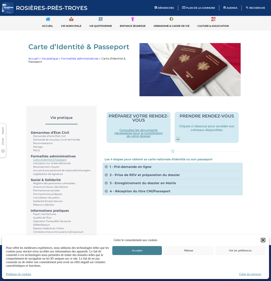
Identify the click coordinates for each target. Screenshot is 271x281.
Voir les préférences (240, 250)
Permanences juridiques (47, 193)
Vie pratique (49, 58)
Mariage (38, 146)
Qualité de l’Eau (42, 217)
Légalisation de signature (48, 173)
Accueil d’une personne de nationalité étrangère (61, 170)
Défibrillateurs (41, 224)
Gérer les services (250, 274)
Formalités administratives (79, 58)
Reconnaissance (43, 143)
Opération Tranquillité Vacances (52, 221)
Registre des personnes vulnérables (54, 183)
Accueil (33, 58)
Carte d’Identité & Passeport (50, 159)
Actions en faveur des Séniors (50, 186)
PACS (36, 150)
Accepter (137, 250)
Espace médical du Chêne (48, 228)
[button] (263, 240)
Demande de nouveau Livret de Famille (56, 139)
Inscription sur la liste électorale (52, 163)
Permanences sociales (46, 190)
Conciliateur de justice (46, 197)
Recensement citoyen (46, 166)
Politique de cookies (18, 274)
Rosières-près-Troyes (51, 8)
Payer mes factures (44, 214)
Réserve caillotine (43, 204)
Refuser (188, 250)
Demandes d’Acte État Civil (49, 136)
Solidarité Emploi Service (47, 201)
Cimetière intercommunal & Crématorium (58, 231)
